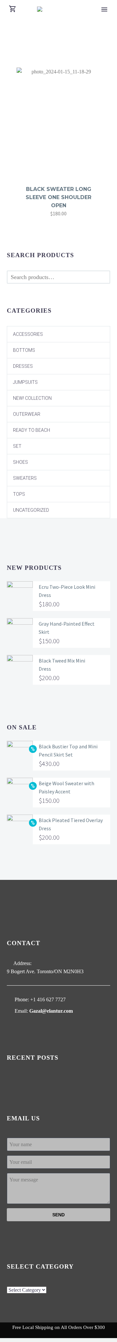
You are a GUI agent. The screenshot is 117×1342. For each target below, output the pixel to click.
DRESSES (23, 366)
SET (17, 446)
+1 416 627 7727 (48, 999)
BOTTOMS (24, 350)
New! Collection (32, 398)
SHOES (20, 462)
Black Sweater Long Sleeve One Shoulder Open (58, 197)
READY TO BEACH (31, 430)
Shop (103, 13)
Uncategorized (31, 510)
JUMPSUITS (25, 382)
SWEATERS (25, 478)
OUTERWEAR (26, 414)
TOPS (19, 494)
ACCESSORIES (28, 334)
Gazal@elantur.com (51, 1011)
